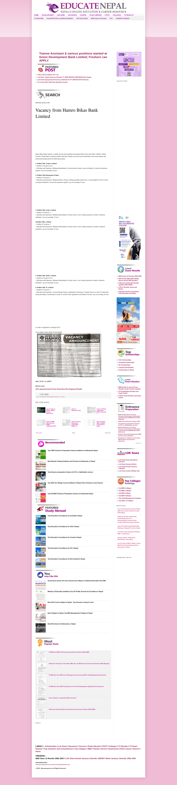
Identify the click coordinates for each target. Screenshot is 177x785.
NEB (89, 749)
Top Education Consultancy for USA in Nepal (63, 526)
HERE (41, 381)
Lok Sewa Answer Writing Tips (129, 471)
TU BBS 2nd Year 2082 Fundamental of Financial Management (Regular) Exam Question (76, 686)
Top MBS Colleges (124, 488)
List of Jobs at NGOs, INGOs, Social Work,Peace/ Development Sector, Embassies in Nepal (129, 545)
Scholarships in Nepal (126, 370)
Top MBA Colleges (124, 490)
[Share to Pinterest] (48, 394)
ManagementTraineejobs (53, 396)
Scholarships (51, 746)
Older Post (108, 433)
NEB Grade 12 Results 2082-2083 (130, 276)
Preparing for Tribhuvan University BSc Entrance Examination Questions (129, 439)
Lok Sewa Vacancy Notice (127, 464)
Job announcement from (58, 388)
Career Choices (132, 749)
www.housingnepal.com (43, 764)
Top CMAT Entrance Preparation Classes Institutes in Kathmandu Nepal (73, 450)
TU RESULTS (129, 15)
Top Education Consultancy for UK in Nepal (63, 548)
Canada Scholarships (126, 367)
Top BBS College (124, 493)
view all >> (139, 443)
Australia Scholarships (126, 362)
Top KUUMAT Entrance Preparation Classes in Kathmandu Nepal (70, 493)
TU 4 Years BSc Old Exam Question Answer (52, 82)
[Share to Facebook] (46, 394)
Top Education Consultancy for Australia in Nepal (65, 516)
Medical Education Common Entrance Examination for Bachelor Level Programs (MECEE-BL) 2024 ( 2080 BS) (129, 417)
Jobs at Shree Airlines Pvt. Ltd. (48, 74)
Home (73, 433)
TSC (111, 18)
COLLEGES (117, 15)
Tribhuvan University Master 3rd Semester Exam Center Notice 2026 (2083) (72, 709)
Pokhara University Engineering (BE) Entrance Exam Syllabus (129, 434)
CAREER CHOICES (122, 18)
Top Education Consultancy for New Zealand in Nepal (66, 559)
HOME (36, 15)
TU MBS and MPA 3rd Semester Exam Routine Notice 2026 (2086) (69, 652)
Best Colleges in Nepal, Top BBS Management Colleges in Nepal (70, 613)
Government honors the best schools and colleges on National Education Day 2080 (77, 581)
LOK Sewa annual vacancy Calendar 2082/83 (84, 758)
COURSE (83, 15)
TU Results (123, 746)
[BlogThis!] (42, 394)
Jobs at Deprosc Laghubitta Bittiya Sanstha (62, 698)
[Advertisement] (88, 36)
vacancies (62, 396)
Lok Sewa (62, 746)
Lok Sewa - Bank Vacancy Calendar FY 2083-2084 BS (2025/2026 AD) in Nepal (64, 77)
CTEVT (107, 15)
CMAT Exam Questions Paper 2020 (129, 421)
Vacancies (72, 746)
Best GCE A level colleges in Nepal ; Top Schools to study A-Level (70, 602)
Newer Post (39, 433)
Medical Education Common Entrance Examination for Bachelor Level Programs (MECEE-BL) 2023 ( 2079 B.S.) (129, 430)
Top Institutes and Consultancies (58, 749)
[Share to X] (44, 394)
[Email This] (41, 394)
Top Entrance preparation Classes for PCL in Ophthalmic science (70, 472)
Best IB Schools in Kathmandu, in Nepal (62, 624)
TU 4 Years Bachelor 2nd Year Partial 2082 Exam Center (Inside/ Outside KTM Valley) (129, 510)
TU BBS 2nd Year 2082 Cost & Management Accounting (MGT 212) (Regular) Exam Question (77, 675)
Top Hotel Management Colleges (129, 498)
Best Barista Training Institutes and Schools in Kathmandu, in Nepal (71, 461)
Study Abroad (94, 746)
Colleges (113, 746)
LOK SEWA (61, 15)
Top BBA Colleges (124, 496)
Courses (82, 746)
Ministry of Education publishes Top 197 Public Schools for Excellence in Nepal (75, 591)
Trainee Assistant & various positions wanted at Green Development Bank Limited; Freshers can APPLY (73, 57)
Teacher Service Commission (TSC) (109, 749)
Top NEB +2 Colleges (125, 500)
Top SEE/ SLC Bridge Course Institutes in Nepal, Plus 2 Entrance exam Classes (75, 483)
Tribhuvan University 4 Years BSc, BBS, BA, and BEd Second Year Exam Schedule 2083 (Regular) (79, 663)
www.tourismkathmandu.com (61, 764)
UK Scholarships (124, 365)
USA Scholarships (124, 360)
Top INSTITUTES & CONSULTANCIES (60, 18)
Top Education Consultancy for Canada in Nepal (64, 537)
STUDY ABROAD (96, 15)
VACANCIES (72, 15)
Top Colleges (80, 749)
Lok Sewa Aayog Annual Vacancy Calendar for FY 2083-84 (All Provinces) (62, 79)
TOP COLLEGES (82, 18)
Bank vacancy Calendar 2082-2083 (121, 758)
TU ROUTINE (38, 18)
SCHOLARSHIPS (48, 15)
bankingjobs (43, 396)
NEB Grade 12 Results (98, 18)
